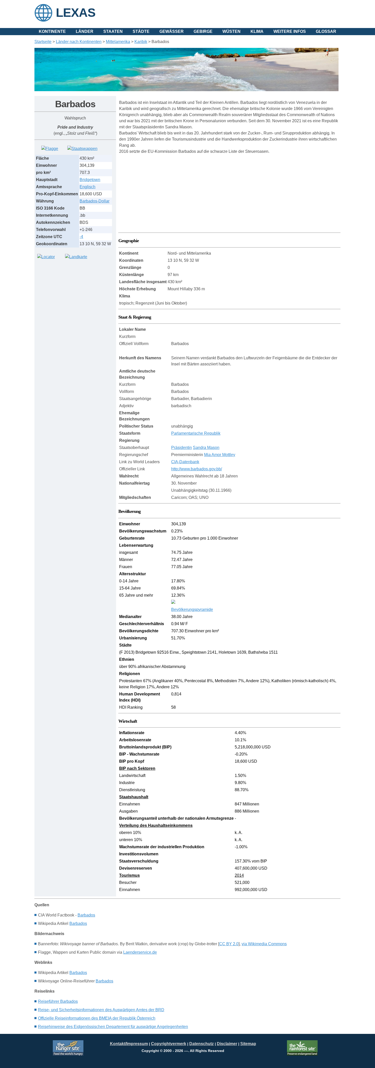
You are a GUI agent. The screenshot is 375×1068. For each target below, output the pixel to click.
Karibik (140, 41)
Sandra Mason (206, 447)
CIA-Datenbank (185, 462)
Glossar (326, 31)
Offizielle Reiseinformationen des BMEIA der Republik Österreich (96, 1018)
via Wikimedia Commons (264, 944)
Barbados (86, 915)
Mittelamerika (118, 41)
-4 (81, 237)
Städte (141, 31)
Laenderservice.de (140, 952)
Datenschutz (201, 1044)
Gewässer (171, 31)
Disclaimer (227, 1044)
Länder (84, 31)
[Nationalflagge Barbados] (49, 148)
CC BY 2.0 (229, 944)
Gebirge (203, 31)
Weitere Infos (289, 31)
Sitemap (248, 1044)
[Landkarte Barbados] (76, 257)
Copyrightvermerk (168, 1044)
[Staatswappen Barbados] (82, 148)
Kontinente (52, 31)
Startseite (43, 41)
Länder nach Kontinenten (79, 41)
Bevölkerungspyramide (192, 609)
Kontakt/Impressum (129, 1044)
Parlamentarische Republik (195, 433)
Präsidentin (181, 447)
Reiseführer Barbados (58, 1001)
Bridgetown (90, 179)
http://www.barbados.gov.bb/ (196, 469)
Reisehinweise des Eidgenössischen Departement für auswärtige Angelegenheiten (113, 1026)
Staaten (113, 31)
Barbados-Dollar (94, 201)
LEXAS (75, 12)
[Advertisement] (72, 299)
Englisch (87, 187)
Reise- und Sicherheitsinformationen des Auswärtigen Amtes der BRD (101, 1010)
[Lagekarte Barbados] (46, 257)
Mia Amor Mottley (219, 455)
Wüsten (231, 31)
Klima (257, 31)
